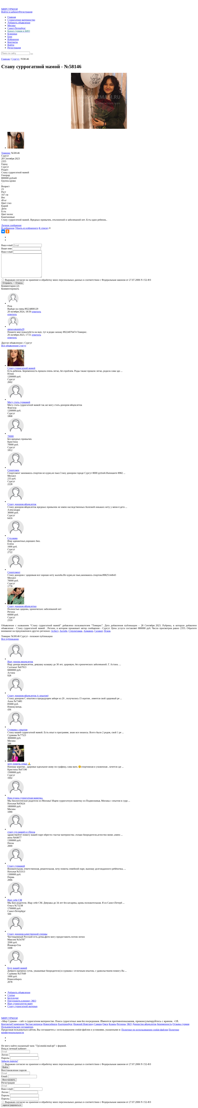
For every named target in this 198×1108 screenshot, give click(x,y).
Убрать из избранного (26, 228)
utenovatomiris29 (15, 329)
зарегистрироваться (11, 1105)
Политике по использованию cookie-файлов (144, 1029)
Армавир (88, 631)
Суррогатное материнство (21, 20)
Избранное (13, 39)
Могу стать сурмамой (18, 402)
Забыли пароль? (9, 1061)
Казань (112, 1024)
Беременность (164, 1024)
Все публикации (10, 639)
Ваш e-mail (7, 245)
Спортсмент (13, 572)
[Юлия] (15, 365)
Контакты (12, 42)
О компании (18, 1024)
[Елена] (15, 535)
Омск (105, 1024)
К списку (44, 228)
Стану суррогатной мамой (21, 368)
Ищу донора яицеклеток (20, 661)
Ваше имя (6, 248)
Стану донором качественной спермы (27, 934)
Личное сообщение (11, 225)
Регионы (121, 1024)
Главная (11, 17)
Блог (9, 36)
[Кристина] (15, 433)
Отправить (7, 283)
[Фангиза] (15, 399)
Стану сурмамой (16, 866)
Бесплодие (13, 998)
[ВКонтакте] (3, 231)
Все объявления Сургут (13, 345)
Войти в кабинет (10, 12)
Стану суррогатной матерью (22, 1006)
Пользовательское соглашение (17, 1027)
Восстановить (8, 1080)
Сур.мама (12, 538)
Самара (98, 1024)
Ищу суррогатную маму (20, 1003)
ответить (36, 311)
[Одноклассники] (7, 231)
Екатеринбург (65, 1024)
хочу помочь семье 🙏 (19, 763)
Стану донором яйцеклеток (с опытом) (27, 695)
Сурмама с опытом (17, 729)
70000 (10, 436)
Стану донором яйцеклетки (22, 606)
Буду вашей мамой (17, 968)
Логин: (5, 1054)
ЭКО (129, 1024)
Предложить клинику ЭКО (21, 1000)
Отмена (19, 283)
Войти (10, 45)
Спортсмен (13, 470)
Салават (98, 631)
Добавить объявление (18, 22)
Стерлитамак (75, 631)
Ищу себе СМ (14, 900)
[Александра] (15, 501)
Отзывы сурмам (180, 1024)
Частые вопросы (34, 1024)
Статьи (11, 995)
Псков (107, 631)
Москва (11, 25)
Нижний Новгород (83, 1024)
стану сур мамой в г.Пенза (21, 832)
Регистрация (25, 12)
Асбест (54, 631)
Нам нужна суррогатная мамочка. (25, 798)
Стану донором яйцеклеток (21, 504)
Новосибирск (50, 1024)
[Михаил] (15, 467)
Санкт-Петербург (16, 28)
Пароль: (5, 1058)
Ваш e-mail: (7, 1089)
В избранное (8, 228)
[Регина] (15, 603)
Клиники (12, 33)
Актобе (63, 631)
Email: (4, 1076)
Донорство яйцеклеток (144, 1024)
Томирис (6, 153)
